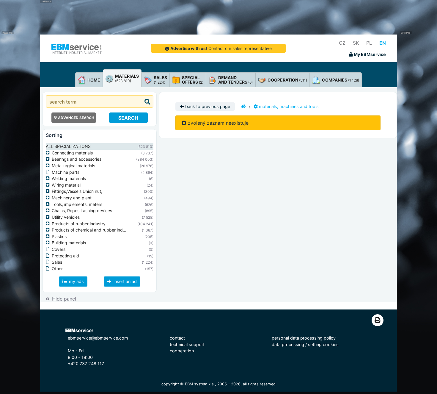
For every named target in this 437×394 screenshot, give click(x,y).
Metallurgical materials (73, 165)
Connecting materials (72, 152)
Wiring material (66, 184)
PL (369, 43)
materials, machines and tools (288, 106)
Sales (57, 262)
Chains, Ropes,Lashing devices (82, 210)
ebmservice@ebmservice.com (98, 337)
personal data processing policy (304, 337)
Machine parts (65, 172)
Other (57, 268)
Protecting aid (65, 255)
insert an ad (124, 281)
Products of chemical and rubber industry (92, 229)
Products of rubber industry (79, 223)
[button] (49, 153)
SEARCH (128, 118)
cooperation (182, 350)
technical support (187, 344)
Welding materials (69, 178)
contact (177, 337)
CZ (342, 43)
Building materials (69, 242)
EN (382, 43)
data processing (288, 344)
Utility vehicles (66, 217)
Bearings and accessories (76, 159)
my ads (76, 281)
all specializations (68, 146)
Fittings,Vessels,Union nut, (77, 191)
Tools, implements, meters (77, 204)
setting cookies (323, 344)
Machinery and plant (72, 197)
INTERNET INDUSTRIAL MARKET (76, 53)
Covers (58, 249)
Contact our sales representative (221, 48)
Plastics (59, 236)
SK (356, 43)
